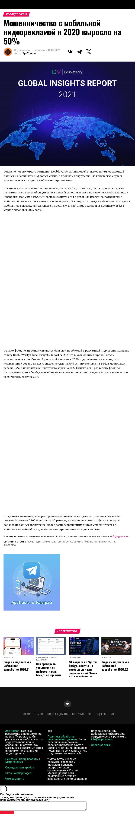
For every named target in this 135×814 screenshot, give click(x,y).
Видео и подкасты (57, 714)
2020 (31, 542)
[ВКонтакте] (70, 51)
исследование (73, 542)
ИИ (112, 714)
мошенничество (96, 542)
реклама (10, 545)
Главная (26, 714)
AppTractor (29, 53)
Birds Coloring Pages (18, 773)
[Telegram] (79, 51)
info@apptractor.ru (120, 536)
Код (90, 714)
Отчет (113, 542)
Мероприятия (14, 762)
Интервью (78, 714)
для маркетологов (49, 542)
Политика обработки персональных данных (62, 738)
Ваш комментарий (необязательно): (25, 800)
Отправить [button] (7, 812)
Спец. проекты (28, 759)
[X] (88, 51)
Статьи (39, 714)
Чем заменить (14, 778)
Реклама (11, 759)
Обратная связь (101, 745)
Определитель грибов (19, 767)
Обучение (102, 714)
